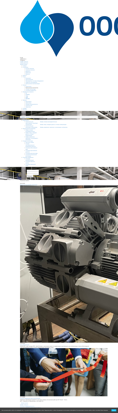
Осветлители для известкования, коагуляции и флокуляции (32, 123)
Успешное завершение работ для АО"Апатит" (30, 398)
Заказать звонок (23, 64)
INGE (27, 97)
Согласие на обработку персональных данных (30, 407)
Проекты (25, 100)
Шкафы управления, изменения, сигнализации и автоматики (32, 138)
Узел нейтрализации (24, 344)
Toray (27, 96)
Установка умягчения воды (32, 153)
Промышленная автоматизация (33, 83)
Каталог (24, 85)
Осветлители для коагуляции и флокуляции (31, 126)
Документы (28, 71)
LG (26, 93)
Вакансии (28, 74)
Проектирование (29, 79)
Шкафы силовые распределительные (30, 130)
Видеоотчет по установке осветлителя (28, 184)
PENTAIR (28, 98)
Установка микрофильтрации (30, 159)
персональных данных (64, 178)
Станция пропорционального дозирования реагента (31, 145)
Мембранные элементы (28, 91)
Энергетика (28, 107)
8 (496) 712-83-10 (24, 61)
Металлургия (28, 101)
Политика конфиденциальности (27, 406)
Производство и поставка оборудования (34, 81)
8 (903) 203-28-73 (24, 63)
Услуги (24, 76)
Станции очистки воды (31, 89)
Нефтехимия (28, 102)
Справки (25, 108)
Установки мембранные (31, 90)
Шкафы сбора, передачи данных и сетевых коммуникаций (31, 134)
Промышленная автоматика (29, 128)
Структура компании (30, 70)
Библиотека (28, 72)
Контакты (25, 109)
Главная (24, 65)
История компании (30, 68)
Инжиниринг (28, 78)
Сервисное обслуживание (31, 82)
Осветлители (28, 86)
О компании (25, 67)
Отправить (30, 176)
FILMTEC (28, 94)
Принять (114, 410)
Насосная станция (30, 142)
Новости (24, 75)
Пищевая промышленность (32, 104)
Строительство (29, 105)
